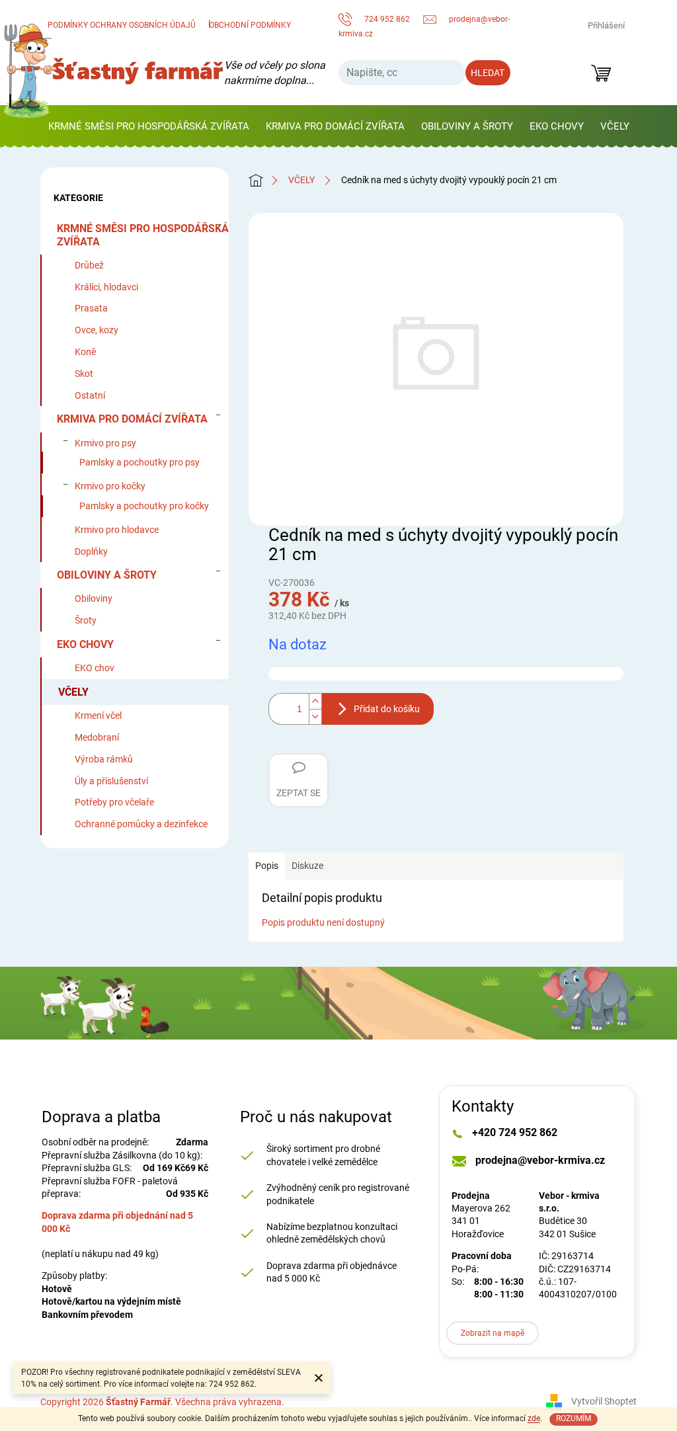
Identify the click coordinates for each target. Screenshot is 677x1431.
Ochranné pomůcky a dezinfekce (141, 824)
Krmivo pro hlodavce (117, 529)
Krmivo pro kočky (110, 486)
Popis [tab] (266, 865)
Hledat (487, 72)
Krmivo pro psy (105, 443)
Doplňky (91, 551)
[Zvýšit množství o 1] (315, 701)
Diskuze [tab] (307, 865)
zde (534, 1418)
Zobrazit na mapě (492, 1333)
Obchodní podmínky (250, 25)
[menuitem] (148, 126)
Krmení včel (98, 715)
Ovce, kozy (96, 330)
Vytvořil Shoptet (604, 1401)
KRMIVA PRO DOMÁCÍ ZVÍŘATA (132, 419)
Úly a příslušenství (111, 781)
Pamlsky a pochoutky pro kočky (144, 506)
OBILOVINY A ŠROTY (107, 575)
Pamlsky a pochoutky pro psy (139, 462)
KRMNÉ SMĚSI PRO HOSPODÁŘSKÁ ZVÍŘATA (143, 234)
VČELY (73, 692)
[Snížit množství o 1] (315, 717)
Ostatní (90, 395)
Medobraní (97, 737)
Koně (85, 352)
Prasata (91, 308)
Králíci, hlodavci (106, 287)
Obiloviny (93, 598)
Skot (84, 373)
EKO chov (94, 668)
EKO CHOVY (85, 644)
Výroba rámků (104, 759)
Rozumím (573, 1418)
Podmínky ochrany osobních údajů (122, 25)
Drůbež (89, 265)
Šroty (86, 620)
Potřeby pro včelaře (114, 802)
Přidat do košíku (387, 709)
